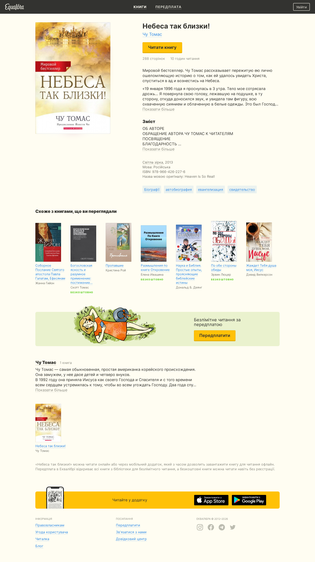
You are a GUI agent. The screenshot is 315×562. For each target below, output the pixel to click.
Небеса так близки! (50, 446)
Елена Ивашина (152, 274)
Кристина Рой (116, 270)
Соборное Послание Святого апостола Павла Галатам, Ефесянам (50, 271)
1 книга (53, 363)
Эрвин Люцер (221, 274)
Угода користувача (51, 532)
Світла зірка (152, 162)
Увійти (301, 7)
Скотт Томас (79, 287)
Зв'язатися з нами (131, 532)
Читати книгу (162, 47)
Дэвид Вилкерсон (259, 274)
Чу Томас (152, 34)
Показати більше (158, 109)
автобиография (179, 189)
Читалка (42, 539)
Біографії (151, 189)
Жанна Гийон (44, 283)
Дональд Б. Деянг (189, 287)
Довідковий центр (131, 539)
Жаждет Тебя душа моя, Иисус (261, 267)
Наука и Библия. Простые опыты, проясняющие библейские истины (189, 274)
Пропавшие (115, 265)
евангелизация (210, 189)
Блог (39, 546)
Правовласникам (49, 525)
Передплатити (214, 335)
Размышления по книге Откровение (155, 267)
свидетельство (242, 189)
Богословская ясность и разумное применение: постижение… (81, 274)
